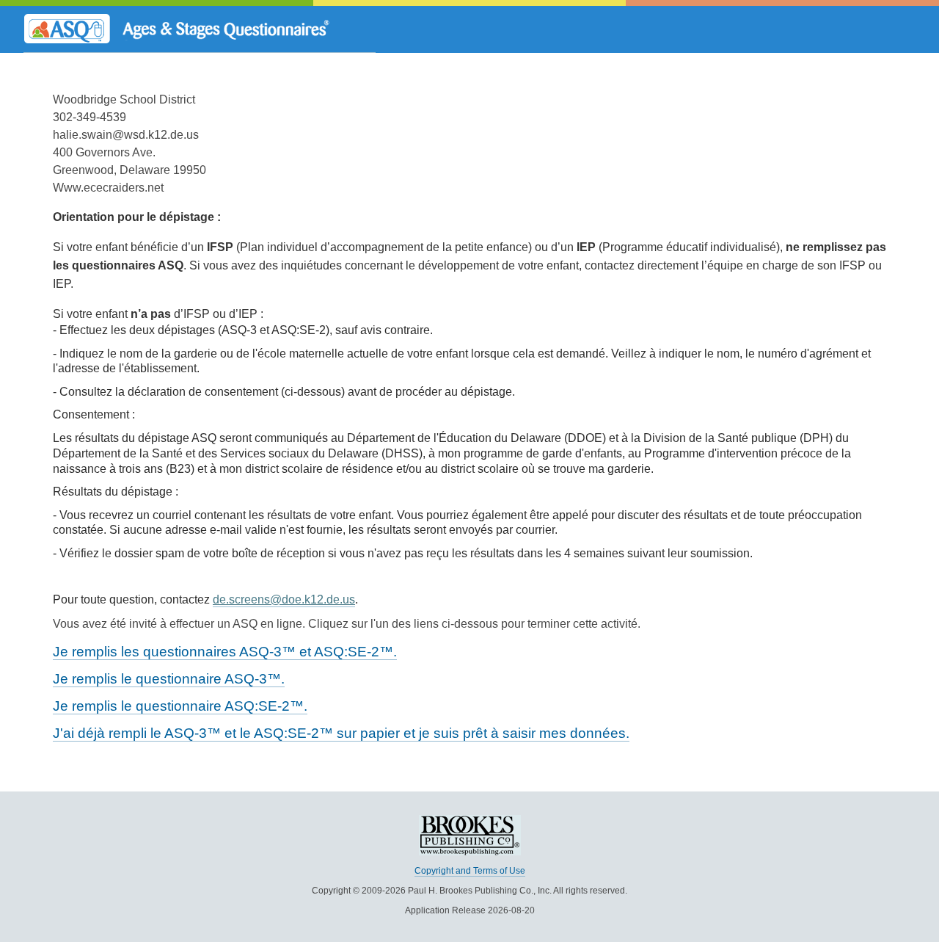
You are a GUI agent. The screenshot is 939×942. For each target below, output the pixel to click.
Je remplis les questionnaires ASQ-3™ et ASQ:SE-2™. (225, 651)
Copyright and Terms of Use (469, 871)
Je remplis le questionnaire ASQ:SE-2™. (180, 706)
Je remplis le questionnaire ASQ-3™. (169, 678)
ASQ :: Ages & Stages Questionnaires (199, 29)
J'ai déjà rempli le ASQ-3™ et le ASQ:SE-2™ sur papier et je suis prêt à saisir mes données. (341, 733)
